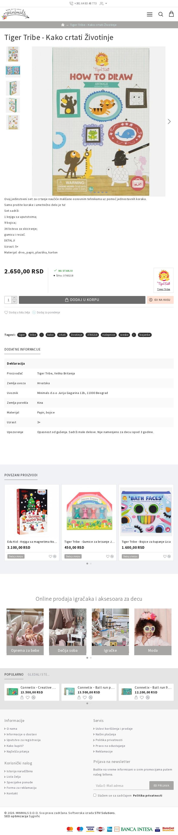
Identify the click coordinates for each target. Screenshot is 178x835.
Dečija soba (68, 650)
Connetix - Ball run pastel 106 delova (96, 687)
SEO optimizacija (16, 816)
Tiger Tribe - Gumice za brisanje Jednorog (89, 542)
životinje (76, 335)
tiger (22, 335)
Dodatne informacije (22, 349)
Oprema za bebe (25, 650)
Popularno (13, 674)
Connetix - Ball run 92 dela (153, 687)
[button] (28, 121)
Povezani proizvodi (21, 475)
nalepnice (108, 335)
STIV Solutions (105, 813)
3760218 (92, 335)
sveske (124, 335)
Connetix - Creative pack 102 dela (39, 687)
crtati (62, 335)
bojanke (145, 335)
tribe (33, 335)
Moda (153, 650)
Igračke (110, 650)
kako (50, 335)
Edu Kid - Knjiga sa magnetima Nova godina (32, 542)
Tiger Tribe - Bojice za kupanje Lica (146, 542)
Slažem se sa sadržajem (130, 795)
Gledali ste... (38, 674)
